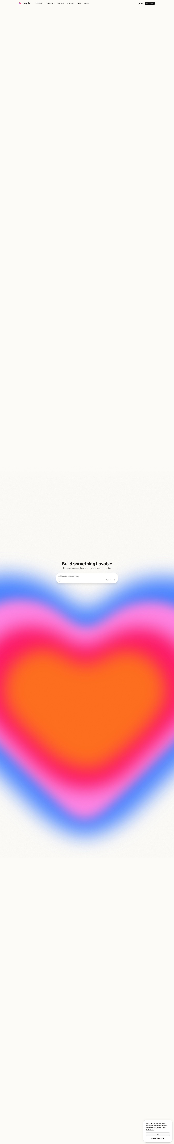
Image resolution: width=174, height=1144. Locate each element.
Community (61, 3)
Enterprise (70, 3)
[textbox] (87, 576)
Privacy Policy (161, 1128)
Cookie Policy (150, 1130)
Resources (49, 3)
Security (86, 3)
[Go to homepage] (24, 3)
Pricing (79, 3)
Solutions (39, 3)
